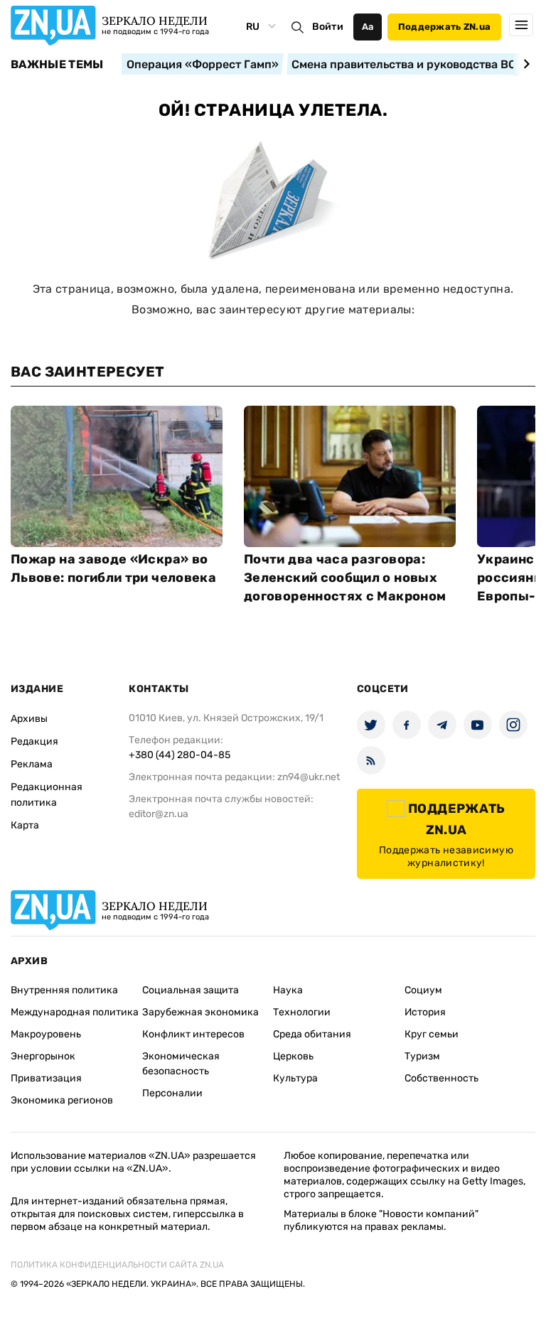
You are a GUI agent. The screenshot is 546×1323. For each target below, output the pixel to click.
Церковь (293, 1056)
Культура (295, 1078)
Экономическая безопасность (181, 1063)
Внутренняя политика (64, 990)
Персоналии (172, 1093)
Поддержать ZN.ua (444, 26)
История (425, 1012)
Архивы (29, 719)
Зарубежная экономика (200, 1012)
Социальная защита (190, 990)
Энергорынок (43, 1056)
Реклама (32, 764)
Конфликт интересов (193, 1034)
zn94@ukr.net (308, 777)
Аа (368, 26)
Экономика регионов (62, 1100)
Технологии (302, 1012)
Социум (423, 990)
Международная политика (75, 1012)
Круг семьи (432, 1034)
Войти (327, 27)
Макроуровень (46, 1034)
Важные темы (57, 64)
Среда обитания (312, 1034)
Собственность (441, 1078)
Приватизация (46, 1078)
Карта (25, 825)
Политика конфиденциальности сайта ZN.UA (117, 1265)
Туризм (422, 1056)
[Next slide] (524, 64)
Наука (288, 990)
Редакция (34, 741)
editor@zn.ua (158, 814)
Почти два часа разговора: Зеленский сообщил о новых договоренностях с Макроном (345, 577)
